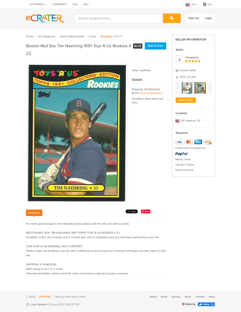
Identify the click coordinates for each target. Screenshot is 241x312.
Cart (209, 4)
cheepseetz (192, 57)
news (212, 296)
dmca (188, 296)
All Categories (46, 36)
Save (147, 211)
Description (34, 212)
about (153, 296)
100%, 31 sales (187, 77)
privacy (176, 296)
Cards (92, 36)
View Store (185, 100)
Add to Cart (155, 46)
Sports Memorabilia (72, 36)
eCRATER (45, 296)
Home (30, 36)
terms (164, 296)
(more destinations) (150, 93)
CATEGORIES (36, 4)
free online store (75, 296)
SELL (86, 4)
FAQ (75, 4)
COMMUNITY (59, 4)
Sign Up (193, 18)
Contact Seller (187, 70)
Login (208, 18)
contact (200, 296)
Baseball (106, 36)
